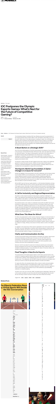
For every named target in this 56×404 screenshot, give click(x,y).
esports (26, 277)
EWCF (30, 277)
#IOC (22, 277)
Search (2, 136)
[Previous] (46, 285)
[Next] (49, 285)
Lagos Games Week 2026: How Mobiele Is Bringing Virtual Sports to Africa (6, 162)
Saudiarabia (38, 277)
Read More (15, 396)
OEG (33, 277)
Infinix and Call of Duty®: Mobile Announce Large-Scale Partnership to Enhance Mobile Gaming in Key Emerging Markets (6, 180)
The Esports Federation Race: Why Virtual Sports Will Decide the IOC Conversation (14, 334)
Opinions (2, 103)
